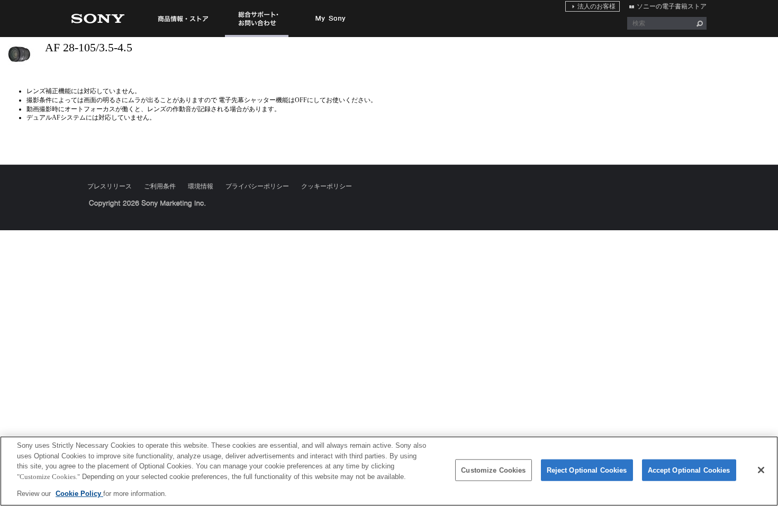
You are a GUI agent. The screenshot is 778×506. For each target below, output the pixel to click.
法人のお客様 (596, 6)
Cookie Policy (79, 494)
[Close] (761, 470)
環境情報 (200, 186)
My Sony (331, 18)
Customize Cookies (493, 470)
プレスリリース (109, 186)
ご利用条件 (160, 186)
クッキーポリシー (326, 186)
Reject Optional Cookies (587, 470)
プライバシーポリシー (257, 186)
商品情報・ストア (182, 18)
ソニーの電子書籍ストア (672, 6)
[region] (389, 471)
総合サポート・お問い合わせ (256, 36)
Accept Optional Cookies (689, 470)
